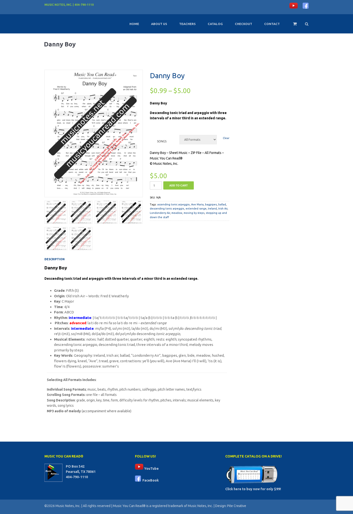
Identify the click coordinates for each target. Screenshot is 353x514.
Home (134, 23)
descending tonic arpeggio (167, 208)
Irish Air (222, 208)
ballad (222, 204)
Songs (161, 141)
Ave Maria (197, 204)
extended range (196, 208)
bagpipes (211, 204)
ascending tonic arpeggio (173, 204)
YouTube (151, 468)
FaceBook (150, 480)
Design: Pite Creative (230, 506)
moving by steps (194, 212)
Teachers (187, 23)
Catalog (215, 23)
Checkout (243, 23)
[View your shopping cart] (292, 26)
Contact (272, 23)
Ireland (212, 208)
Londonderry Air (160, 212)
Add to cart (178, 185)
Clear (226, 138)
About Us (159, 23)
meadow (176, 212)
